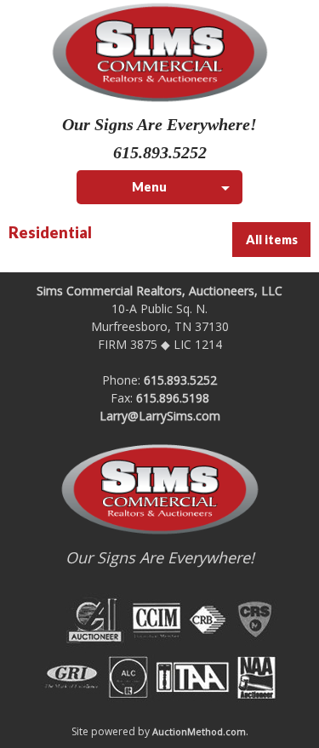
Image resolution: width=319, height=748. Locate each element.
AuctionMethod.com (199, 731)
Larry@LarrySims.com (160, 416)
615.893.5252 (180, 380)
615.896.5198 (172, 398)
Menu (149, 187)
